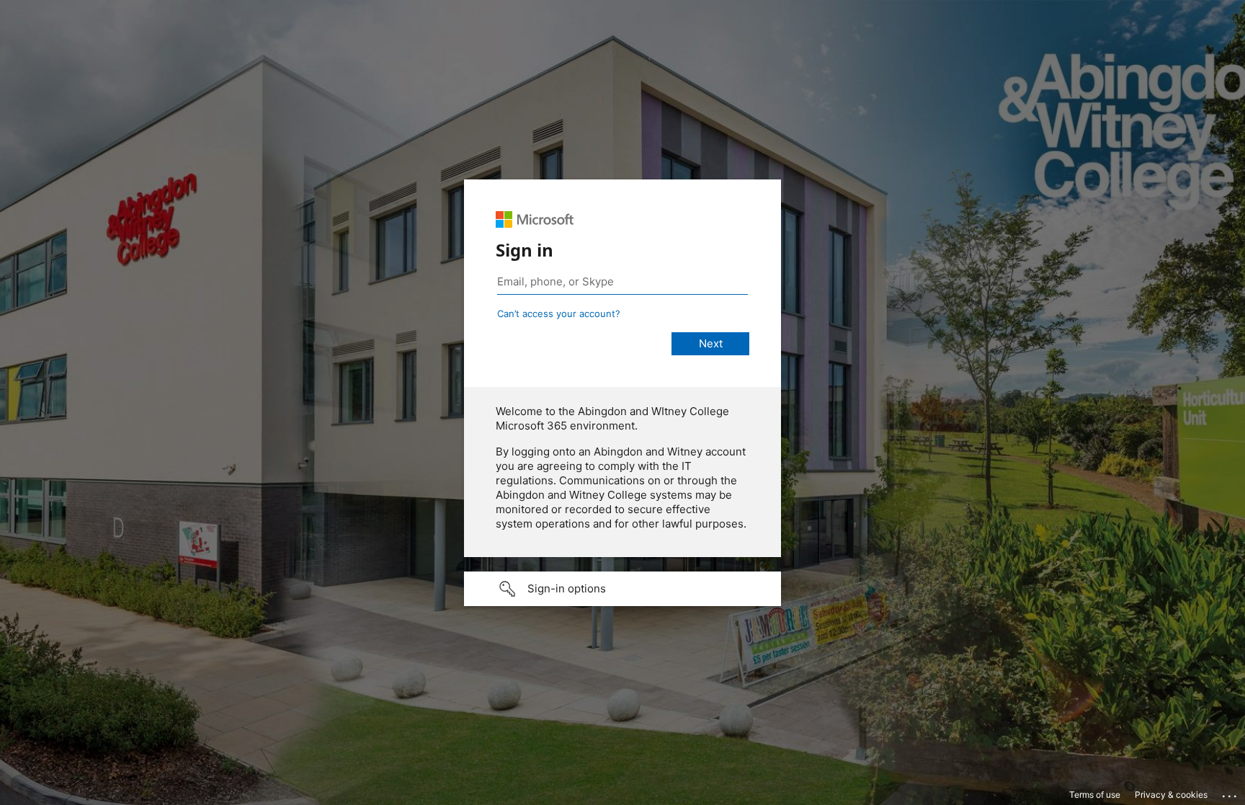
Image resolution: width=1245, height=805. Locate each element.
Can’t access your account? (558, 313)
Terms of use (1094, 794)
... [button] (1230, 793)
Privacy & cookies (1171, 794)
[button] (622, 588)
